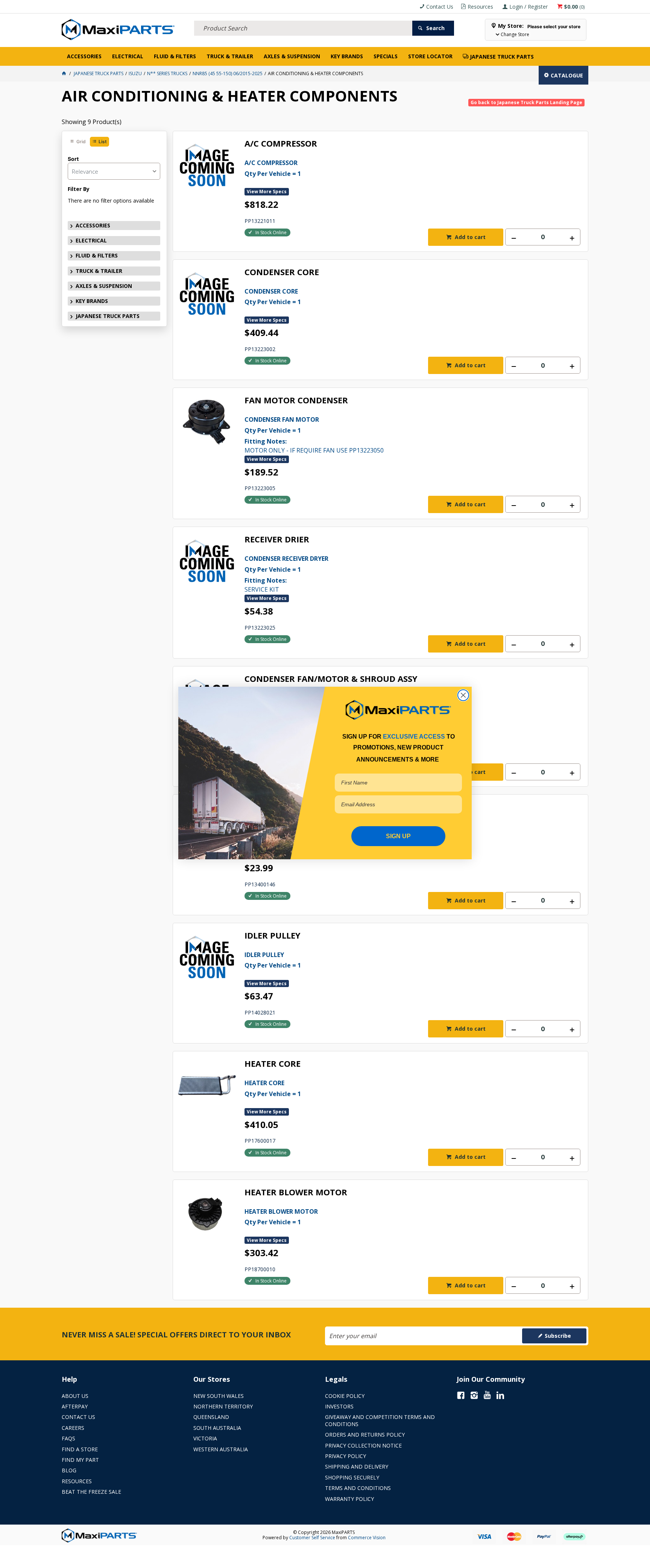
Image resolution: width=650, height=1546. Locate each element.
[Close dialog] (463, 695)
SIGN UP (398, 836)
